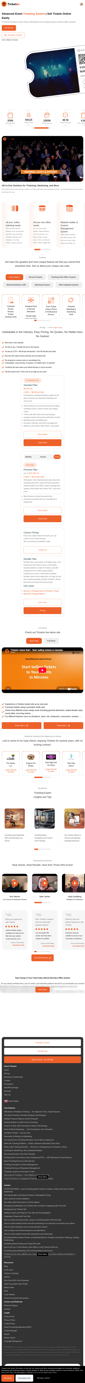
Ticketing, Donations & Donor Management (21, 1165)
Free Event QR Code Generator (16, 1280)
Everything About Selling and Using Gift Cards (22, 1244)
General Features (35, 277)
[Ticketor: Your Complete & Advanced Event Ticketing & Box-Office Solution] (10, 4)
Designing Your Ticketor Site (15, 1209)
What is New (9, 1287)
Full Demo (51, 641)
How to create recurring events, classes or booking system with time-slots (32, 1220)
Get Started (8, 28)
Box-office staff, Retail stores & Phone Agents (22, 1202)
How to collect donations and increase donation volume (25, 1227)
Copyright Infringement (13, 1341)
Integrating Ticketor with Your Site (17, 1216)
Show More (42, 990)
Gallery (7, 1277)
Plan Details (42, 434)
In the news (8, 1270)
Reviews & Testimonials (13, 1077)
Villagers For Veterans (75, 899)
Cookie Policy (9, 1324)
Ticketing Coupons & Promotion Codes (19, 1172)
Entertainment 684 (18, 945)
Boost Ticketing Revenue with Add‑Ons (19, 1161)
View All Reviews (41, 958)
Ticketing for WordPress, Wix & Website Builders (23, 1150)
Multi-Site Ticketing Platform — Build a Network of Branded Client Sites (32, 1143)
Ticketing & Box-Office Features (63, 277)
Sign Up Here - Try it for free (42, 1060)
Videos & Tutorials (11, 1273)
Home (6, 1070)
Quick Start (34, 641)
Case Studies (9, 1294)
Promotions (8, 1084)
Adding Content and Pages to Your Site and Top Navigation (27, 1213)
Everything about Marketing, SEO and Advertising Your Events (28, 1251)
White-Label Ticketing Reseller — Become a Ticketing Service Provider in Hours (35, 1147)
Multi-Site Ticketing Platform (34, 594)
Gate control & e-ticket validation (16, 1199)
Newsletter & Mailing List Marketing (18, 1136)
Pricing (50, 611)
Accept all (8, 1378)
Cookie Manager (10, 1331)
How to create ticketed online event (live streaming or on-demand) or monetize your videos (39, 1223)
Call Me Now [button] (42, 1051)
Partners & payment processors (16, 1298)
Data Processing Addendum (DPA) (17, 1327)
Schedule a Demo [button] (42, 1043)
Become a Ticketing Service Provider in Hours (41, 591)
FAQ (6, 1291)
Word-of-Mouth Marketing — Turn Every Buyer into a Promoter (28, 1129)
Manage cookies (43, 1378)
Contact (7, 1080)
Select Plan (42, 443)
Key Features (14, 277)
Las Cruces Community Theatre (15, 899)
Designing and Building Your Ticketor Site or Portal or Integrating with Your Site (35, 1206)
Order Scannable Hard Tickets (16, 1284)
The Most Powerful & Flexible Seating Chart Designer (25, 1115)
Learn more (49, 603)
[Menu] (81, 4)
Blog (6, 1266)
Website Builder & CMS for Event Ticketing (21, 1122)
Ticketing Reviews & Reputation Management (22, 1168)
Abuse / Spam (9, 1338)
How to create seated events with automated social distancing (28, 1234)
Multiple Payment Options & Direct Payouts (21, 1119)
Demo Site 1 (20, 725)
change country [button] (57, 327)
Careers (7, 1309)
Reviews (7, 1091)
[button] (13, 35)
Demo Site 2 (62, 725)
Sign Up (7, 1095)
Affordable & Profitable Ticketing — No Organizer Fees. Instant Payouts (32, 1112)
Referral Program (11, 1305)
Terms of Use (9, 1316)
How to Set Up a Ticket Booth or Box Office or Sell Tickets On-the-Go (31, 1247)
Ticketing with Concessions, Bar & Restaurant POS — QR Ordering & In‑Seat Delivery (37, 1157)
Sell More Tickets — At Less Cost (17, 1133)
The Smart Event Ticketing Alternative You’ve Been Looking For (29, 1140)
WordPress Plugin (11, 1088)
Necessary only (24, 1378)
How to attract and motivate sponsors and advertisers (24, 1230)
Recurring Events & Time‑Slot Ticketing (19, 1154)
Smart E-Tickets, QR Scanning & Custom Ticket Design (25, 1126)
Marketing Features (42, 285)
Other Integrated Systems (69, 285)
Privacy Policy (9, 1320)
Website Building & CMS (16, 285)
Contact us (42, 550)
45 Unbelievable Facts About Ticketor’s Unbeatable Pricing (27, 1195)
